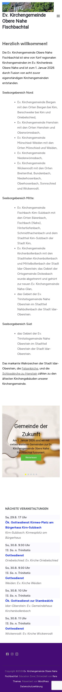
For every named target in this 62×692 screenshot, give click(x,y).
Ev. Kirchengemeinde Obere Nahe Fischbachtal (24, 21)
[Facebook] (7, 654)
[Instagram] (12, 654)
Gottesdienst (14, 555)
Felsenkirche (30, 368)
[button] (31, 441)
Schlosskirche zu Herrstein (19, 373)
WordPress (43, 681)
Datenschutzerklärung (31, 686)
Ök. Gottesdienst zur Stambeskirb (29, 600)
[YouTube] (16, 654)
